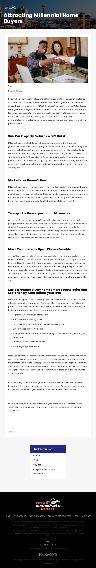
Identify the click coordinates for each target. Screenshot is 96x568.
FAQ (77, 516)
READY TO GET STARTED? (59, 516)
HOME (7, 516)
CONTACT (86, 516)
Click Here (48, 563)
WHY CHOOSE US (37, 516)
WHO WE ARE (20, 516)
